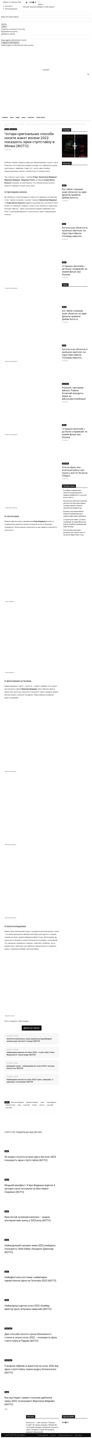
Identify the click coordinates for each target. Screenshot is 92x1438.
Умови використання (66, 1435)
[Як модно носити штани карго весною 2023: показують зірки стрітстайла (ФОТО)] (31, 1143)
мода (19, 1105)
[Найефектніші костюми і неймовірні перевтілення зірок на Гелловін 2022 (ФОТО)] (31, 1264)
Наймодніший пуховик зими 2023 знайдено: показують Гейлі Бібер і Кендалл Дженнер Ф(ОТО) (30, 1249)
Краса (24, 117)
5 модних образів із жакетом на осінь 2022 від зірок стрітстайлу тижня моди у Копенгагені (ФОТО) (31, 1369)
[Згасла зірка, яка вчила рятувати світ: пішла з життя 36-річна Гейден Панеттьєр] (75, 455)
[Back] (39, 2)
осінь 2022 (50, 1105)
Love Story (65, 384)
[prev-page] (5, 1409)
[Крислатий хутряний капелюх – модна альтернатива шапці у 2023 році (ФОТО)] (31, 1204)
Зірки (12, 117)
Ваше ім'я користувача (10, 17)
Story (64, 224)
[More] (58, 154)
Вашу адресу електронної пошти (13, 40)
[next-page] (7, 1409)
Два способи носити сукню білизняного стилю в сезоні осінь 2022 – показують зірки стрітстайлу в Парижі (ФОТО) (30, 1337)
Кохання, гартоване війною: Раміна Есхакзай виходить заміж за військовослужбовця (74, 393)
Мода (18, 117)
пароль (4, 24)
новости (41, 1105)
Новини (5, 117)
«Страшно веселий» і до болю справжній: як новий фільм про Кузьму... (74, 270)
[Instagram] (32, 2)
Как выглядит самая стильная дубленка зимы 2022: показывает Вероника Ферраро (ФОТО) (29, 1401)
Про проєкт (78, 1435)
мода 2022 (26, 1105)
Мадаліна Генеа (10, 1105)
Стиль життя (40, 117)
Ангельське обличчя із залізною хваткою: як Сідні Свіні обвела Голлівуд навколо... (75, 231)
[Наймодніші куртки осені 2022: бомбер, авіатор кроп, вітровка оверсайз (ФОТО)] (31, 1292)
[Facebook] (30, 2)
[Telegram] (34, 2)
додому (6, 124)
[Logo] (43, 92)
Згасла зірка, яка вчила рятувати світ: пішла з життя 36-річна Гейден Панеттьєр (74, 532)
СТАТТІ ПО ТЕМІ (12, 1132)
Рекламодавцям (42, 1435)
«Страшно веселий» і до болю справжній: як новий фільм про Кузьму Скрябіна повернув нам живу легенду (74, 523)
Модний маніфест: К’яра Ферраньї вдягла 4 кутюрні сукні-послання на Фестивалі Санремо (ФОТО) (29, 1188)
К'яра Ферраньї (51, 1102)
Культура (31, 117)
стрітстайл (8, 1107)
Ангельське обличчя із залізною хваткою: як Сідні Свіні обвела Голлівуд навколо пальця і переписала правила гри (75, 504)
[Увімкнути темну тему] (26, 2)
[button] (88, 74)
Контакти (8, 6)
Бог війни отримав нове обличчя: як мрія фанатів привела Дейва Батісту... (74, 193)
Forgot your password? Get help (13, 29)
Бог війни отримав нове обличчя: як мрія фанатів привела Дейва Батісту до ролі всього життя (75, 493)
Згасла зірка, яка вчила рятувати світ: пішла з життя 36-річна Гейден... (74, 471)
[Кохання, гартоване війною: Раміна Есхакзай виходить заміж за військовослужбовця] (75, 375)
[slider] (74, 146)
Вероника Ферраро (32, 1102)
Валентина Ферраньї (17, 1102)
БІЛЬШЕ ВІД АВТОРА (31, 1132)
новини (34, 1105)
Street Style (20, 124)
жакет (42, 1102)
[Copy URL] (36, 1121)
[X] (35, 2)
